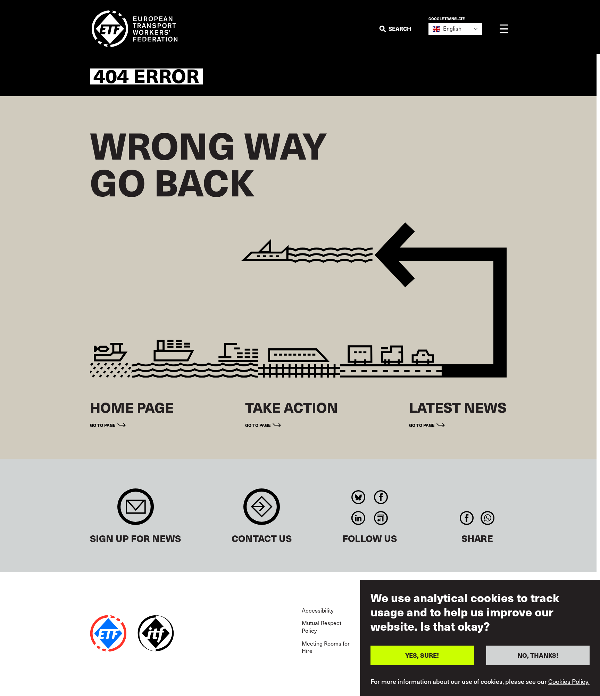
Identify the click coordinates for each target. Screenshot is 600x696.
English (451, 28)
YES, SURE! (422, 655)
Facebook (381, 497)
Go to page (103, 425)
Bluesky (358, 497)
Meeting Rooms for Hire (326, 647)
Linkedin (358, 518)
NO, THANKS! (537, 655)
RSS (381, 518)
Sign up (135, 510)
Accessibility (318, 610)
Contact (261, 510)
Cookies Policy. (569, 681)
